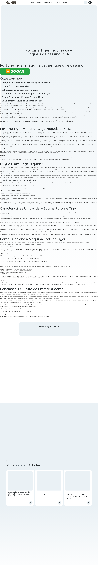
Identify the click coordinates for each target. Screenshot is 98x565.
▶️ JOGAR (15, 71)
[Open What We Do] (51, 2)
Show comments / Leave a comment (49, 332)
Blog (49, 45)
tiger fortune (17, 266)
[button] (49, 332)
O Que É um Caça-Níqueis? (15, 86)
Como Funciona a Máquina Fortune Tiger (22, 97)
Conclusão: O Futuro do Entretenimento (22, 101)
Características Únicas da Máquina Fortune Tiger (26, 93)
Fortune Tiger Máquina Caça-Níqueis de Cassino (26, 83)
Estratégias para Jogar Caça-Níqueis (20, 90)
